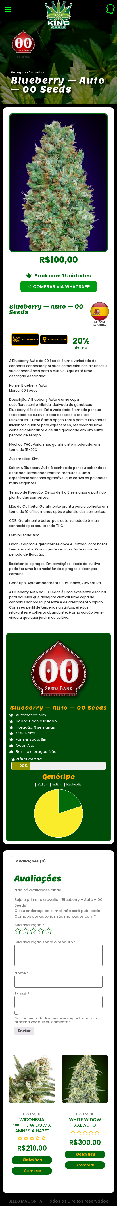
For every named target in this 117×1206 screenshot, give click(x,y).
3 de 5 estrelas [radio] (33, 930)
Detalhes (32, 1160)
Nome (21, 973)
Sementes (36, 72)
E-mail (22, 993)
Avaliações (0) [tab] (31, 861)
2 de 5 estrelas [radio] (25, 930)
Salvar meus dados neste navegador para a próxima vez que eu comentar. (55, 1020)
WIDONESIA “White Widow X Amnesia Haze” (32, 1125)
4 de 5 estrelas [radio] (40, 930)
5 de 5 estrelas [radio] (48, 930)
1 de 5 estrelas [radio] (17, 930)
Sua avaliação (29, 925)
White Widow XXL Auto (85, 1122)
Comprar (32, 1170)
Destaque (32, 1114)
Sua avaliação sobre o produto (45, 942)
